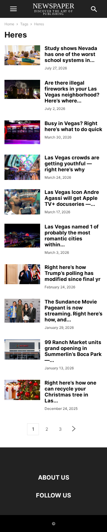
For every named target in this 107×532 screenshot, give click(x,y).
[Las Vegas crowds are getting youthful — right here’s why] (22, 167)
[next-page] (74, 429)
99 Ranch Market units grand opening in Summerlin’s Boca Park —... (73, 351)
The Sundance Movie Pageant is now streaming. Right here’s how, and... (74, 311)
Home (9, 24)
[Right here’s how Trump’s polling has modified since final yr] (22, 274)
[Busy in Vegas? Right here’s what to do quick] (22, 132)
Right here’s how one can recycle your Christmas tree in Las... (70, 392)
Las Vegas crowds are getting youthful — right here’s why (72, 163)
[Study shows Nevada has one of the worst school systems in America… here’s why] (22, 55)
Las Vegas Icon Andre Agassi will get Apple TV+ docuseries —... (72, 198)
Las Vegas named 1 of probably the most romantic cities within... (72, 236)
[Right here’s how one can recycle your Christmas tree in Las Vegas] (22, 390)
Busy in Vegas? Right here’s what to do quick (73, 126)
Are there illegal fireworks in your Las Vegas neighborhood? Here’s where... (72, 92)
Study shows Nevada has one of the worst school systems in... (71, 54)
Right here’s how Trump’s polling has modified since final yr (72, 273)
